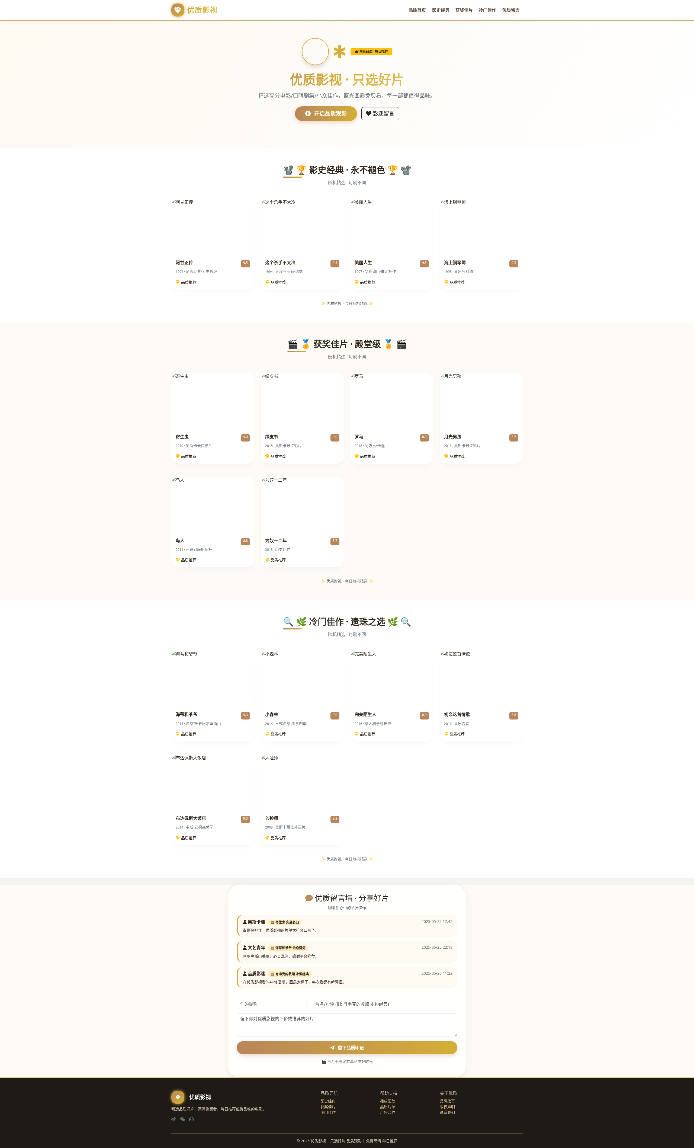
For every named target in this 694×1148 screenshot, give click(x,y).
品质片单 (387, 1106)
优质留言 (511, 10)
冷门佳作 (487, 10)
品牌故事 (447, 1101)
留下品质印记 (350, 1048)
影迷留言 (382, 113)
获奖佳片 (464, 10)
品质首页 (417, 10)
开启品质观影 (330, 113)
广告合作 (387, 1112)
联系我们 (447, 1112)
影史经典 (440, 10)
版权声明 (447, 1106)
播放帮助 (387, 1101)
